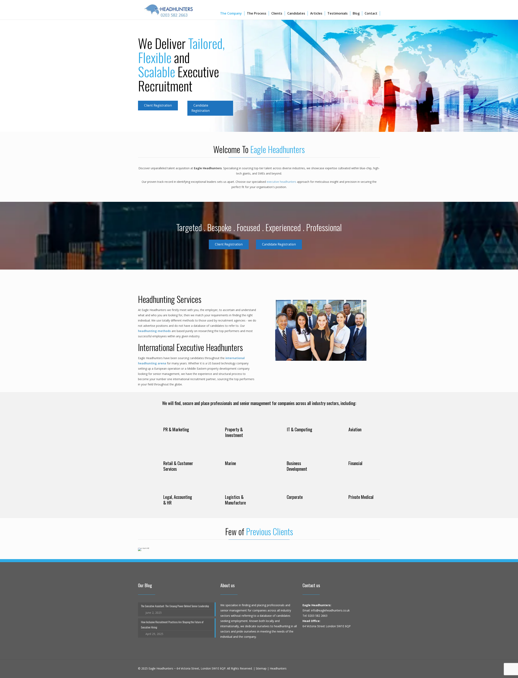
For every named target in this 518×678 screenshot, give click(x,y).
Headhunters (278, 668)
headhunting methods (154, 331)
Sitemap (261, 668)
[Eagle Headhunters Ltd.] (168, 9)
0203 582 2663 (317, 616)
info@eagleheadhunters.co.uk (330, 610)
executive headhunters (281, 182)
